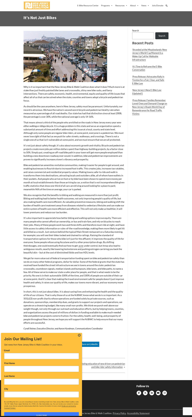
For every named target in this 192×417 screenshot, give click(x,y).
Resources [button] (120, 5)
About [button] (133, 5)
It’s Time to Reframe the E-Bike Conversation (147, 68)
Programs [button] (105, 5)
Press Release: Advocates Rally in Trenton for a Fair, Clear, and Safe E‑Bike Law (148, 80)
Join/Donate (157, 5)
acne (80, 245)
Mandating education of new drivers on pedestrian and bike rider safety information (101, 365)
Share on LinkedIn (89, 344)
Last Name (9, 376)
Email (7, 350)
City (6, 389)
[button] (166, 6)
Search (135, 30)
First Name (9, 363)
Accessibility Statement (138, 413)
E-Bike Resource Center (87, 5)
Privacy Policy (119, 413)
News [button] (143, 5)
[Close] (79, 335)
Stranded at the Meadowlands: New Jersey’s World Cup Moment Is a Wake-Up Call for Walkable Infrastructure (149, 54)
